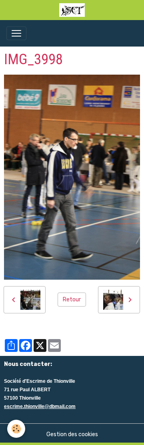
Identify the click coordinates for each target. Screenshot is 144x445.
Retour (72, 299)
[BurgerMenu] (16, 33)
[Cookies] (16, 429)
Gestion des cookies (72, 434)
